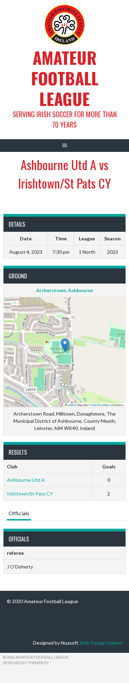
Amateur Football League (64, 78)
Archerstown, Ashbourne (64, 290)
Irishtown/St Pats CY (30, 493)
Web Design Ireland (100, 643)
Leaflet (71, 405)
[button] (65, 345)
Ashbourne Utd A (26, 480)
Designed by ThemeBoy (26, 662)
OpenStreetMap (100, 405)
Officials (19, 513)
